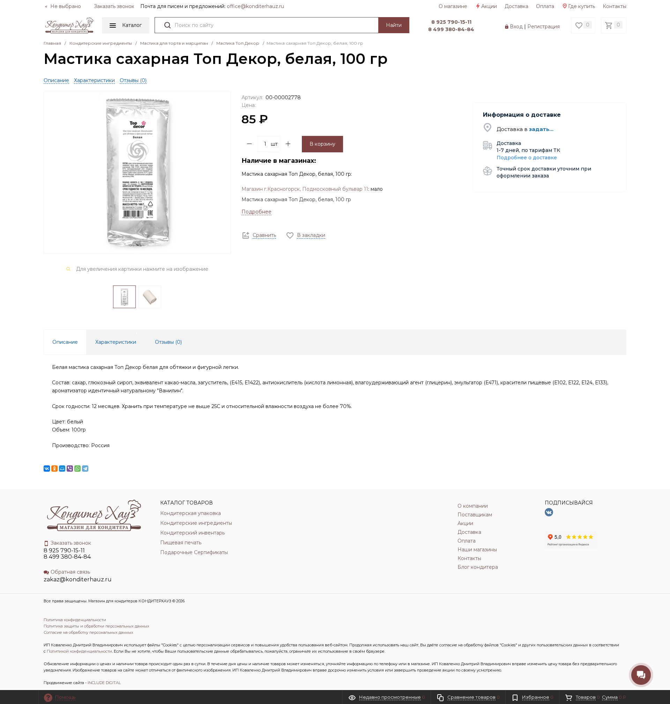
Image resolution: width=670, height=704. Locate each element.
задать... (541, 129)
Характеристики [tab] (115, 342)
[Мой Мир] (62, 468)
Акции (489, 6)
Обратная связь (70, 572)
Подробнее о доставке (527, 157)
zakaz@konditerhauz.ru (78, 579)
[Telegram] (85, 468)
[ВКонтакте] (47, 468)
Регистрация (543, 26)
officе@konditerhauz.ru (255, 6)
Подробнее (256, 212)
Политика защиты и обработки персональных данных (96, 626)
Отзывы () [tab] (168, 342)
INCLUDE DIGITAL (104, 682)
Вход (516, 26)
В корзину (322, 144)
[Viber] (70, 468)
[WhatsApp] (77, 468)
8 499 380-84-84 (451, 29)
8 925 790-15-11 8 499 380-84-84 (67, 553)
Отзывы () (133, 80)
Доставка (516, 6)
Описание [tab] (65, 342)
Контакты (614, 6)
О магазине (453, 6)
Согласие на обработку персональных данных (88, 632)
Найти (394, 25)
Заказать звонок (114, 6)
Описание (56, 80)
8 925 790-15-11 (451, 22)
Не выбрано (65, 6)
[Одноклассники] (54, 468)
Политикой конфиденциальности (79, 651)
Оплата (545, 6)
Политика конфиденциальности (75, 619)
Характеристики (94, 80)
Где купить (581, 6)
